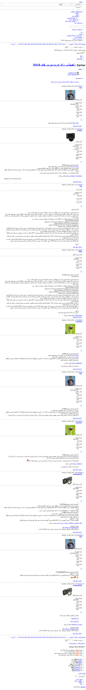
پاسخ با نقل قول (77, 126)
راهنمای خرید (78, 37)
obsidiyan (72, 176)
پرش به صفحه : (77, 47)
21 (65, 44)
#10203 (80, 184)
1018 (49, 44)
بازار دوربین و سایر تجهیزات (74, 35)
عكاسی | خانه (78, 681)
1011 (56, 44)
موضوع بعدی (72, 643)
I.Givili (66, 523)
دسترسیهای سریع (74, 19)
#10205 (80, 320)
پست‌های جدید (78, 23)
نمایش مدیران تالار (70, 21)
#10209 (80, 535)
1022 (37, 44)
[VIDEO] (79, 664)
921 (61, 44)
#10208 (80, 472)
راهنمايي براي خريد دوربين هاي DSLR (54, 64)
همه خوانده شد (71, 18)
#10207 (80, 421)
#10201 (80, 86)
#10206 (80, 372)
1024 (31, 44)
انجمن (80, 34)
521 (63, 44)
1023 (34, 44)
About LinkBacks (72, 74)
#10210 (80, 584)
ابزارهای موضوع (79, 78)
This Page (79, 59)
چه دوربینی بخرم (77, 38)
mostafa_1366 (78, 523)
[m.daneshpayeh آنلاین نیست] (67, 484)
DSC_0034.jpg (75, 621)
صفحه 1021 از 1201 (79, 44)
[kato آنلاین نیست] (70, 99)
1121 (19, 44)
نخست (71, 44)
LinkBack (80, 69)
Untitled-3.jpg (75, 618)
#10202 (80, 129)
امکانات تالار (75, 16)
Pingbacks (77, 669)
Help (80, 2)
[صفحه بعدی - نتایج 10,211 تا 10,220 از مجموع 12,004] (16, 44)
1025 (28, 44)
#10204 (80, 250)
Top (81, 56)
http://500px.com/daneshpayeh (70, 527)
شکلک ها (79, 661)
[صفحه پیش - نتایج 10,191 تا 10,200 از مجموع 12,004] (68, 44)
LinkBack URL (72, 73)
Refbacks (77, 670)
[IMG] (80, 662)
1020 (43, 44)
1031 (25, 44)
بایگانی (80, 682)
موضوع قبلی (80, 643)
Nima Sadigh (78, 315)
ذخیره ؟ (78, 7)
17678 (79, 53)
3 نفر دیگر (60, 523)
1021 (40, 44)
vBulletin (82, 687)
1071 (22, 44)
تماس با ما (79, 679)
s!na (72, 315)
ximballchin (79, 176)
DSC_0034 (76, 123)
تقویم (77, 15)
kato (67, 176)
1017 (52, 44)
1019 (46, 44)
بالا (81, 684)
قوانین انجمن (81, 673)
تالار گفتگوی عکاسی (76, 11)
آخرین (13, 44)
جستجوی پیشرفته (77, 29)
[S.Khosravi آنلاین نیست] (70, 333)
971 (59, 44)
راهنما (77, 13)
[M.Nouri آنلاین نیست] (71, 141)
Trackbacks (77, 667)
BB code (79, 659)
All (81, 57)
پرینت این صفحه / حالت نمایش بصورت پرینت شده (65, 81)
